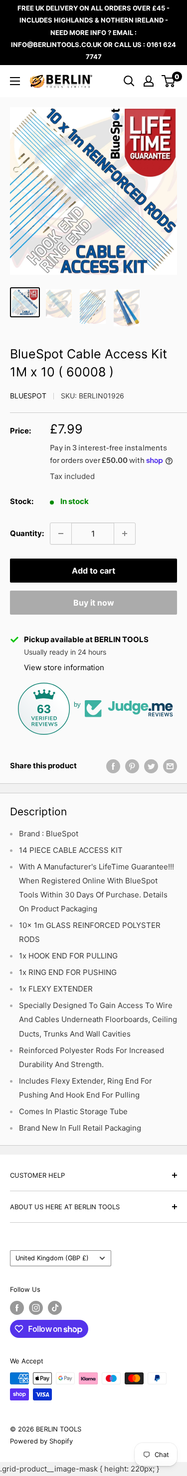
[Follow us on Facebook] (17, 1308)
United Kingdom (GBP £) (52, 1258)
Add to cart (93, 571)
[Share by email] (170, 766)
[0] (169, 81)
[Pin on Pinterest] (132, 766)
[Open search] (129, 81)
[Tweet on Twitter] (151, 766)
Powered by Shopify (41, 1441)
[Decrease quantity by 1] (60, 533)
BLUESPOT (28, 395)
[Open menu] (15, 81)
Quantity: (27, 533)
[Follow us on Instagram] (36, 1308)
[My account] (149, 81)
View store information (64, 667)
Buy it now (93, 603)
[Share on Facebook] (113, 766)
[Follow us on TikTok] (55, 1308)
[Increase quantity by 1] (124, 533)
